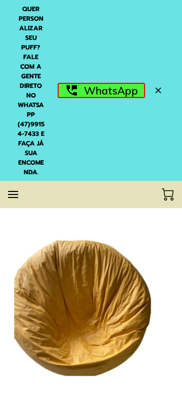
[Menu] (13, 194)
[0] (168, 194)
